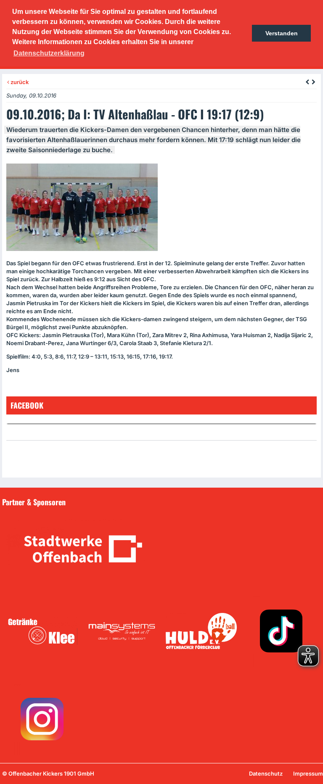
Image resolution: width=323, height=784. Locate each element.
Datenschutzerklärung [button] (49, 53)
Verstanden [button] (281, 33)
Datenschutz (266, 773)
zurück (19, 82)
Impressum (308, 773)
